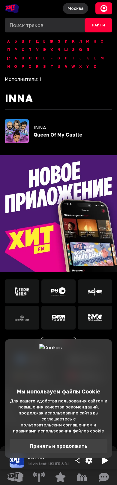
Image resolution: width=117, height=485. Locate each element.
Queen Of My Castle (58, 135)
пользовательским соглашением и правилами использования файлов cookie (58, 427)
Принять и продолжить (58, 446)
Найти (98, 25)
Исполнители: (23, 79)
